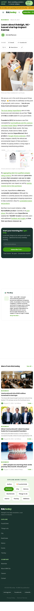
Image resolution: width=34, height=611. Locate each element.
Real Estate (10, 494)
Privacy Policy (11, 598)
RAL (11, 12)
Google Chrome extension (17, 136)
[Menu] (3, 12)
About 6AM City (5, 568)
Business (5, 20)
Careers (3, 573)
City (17, 489)
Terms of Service (22, 598)
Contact (3, 578)
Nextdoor (14, 47)
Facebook (23, 42)
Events (7, 499)
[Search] (19, 12)
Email (12, 42)
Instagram (7, 592)
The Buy (16, 499)
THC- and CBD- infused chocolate (18, 298)
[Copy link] (22, 47)
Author (9, 484)
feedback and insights (18, 218)
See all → (30, 366)
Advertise (4, 563)
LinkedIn (27, 592)
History (25, 489)
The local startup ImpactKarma (11, 110)
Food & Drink (4, 523)
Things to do (23, 494)
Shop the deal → (15, 315)
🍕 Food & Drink (21, 484)
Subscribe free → (17, 249)
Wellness (26, 499)
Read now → (29, 3)
